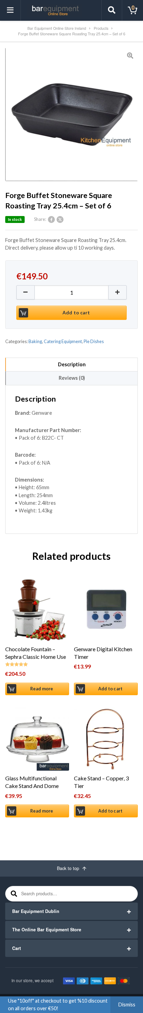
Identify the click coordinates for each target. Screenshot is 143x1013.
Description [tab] (72, 364)
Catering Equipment (63, 341)
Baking (35, 341)
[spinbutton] (71, 292)
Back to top (69, 868)
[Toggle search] (111, 10)
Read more (41, 688)
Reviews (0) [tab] (72, 378)
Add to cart (76, 312)
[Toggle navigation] (10, 10)
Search (13, 893)
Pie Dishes (94, 341)
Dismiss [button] (126, 1004)
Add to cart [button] (110, 688)
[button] (117, 292)
